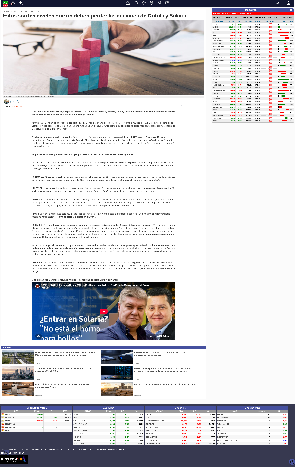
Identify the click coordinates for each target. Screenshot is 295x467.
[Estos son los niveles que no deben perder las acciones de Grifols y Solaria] (103, 94)
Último (231, 21)
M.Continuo (247, 17)
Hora (257, 21)
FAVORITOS (217, 17)
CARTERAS (228, 17)
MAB (269, 17)
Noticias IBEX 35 (9, 11)
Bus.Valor (21, 6)
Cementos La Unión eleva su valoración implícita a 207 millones (165, 384)
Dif (239, 21)
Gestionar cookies (86, 449)
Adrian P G (14, 101)
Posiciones (270, 21)
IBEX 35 (237, 17)
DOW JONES (287, 17)
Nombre (219, 21)
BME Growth (260, 17)
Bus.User (277, 6)
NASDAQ (277, 17)
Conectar (288, 6)
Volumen (248, 21)
